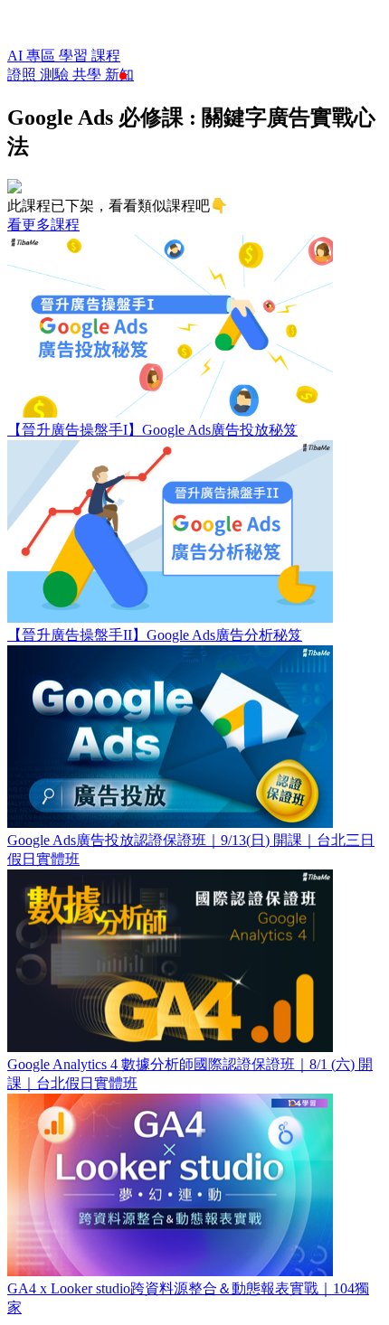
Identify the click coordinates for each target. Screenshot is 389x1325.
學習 (75, 55)
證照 (23, 74)
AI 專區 (33, 55)
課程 (105, 55)
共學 (88, 74)
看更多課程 (43, 224)
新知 (119, 74)
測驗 (56, 74)
